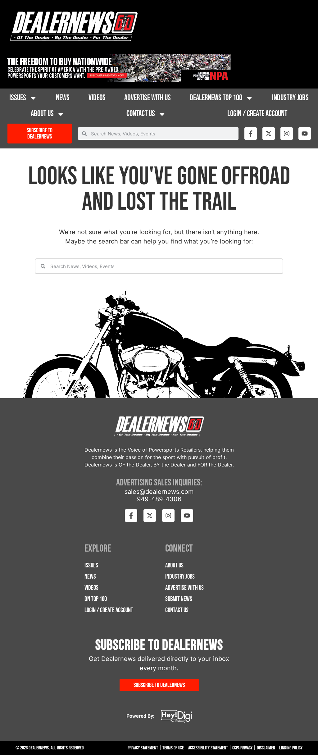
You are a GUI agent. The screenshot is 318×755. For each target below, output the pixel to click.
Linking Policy (290, 748)
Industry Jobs (290, 98)
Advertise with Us (147, 98)
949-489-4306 (159, 499)
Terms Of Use (173, 748)
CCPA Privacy (242, 748)
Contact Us (140, 114)
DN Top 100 (95, 599)
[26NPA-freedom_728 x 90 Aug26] (118, 80)
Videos (97, 98)
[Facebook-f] (250, 133)
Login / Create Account (257, 114)
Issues (17, 98)
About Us (42, 114)
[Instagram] (286, 133)
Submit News (178, 599)
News (63, 98)
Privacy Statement (143, 748)
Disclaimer (266, 748)
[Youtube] (304, 133)
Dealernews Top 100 (216, 98)
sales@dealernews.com (159, 491)
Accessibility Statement (208, 748)
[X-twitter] (268, 133)
